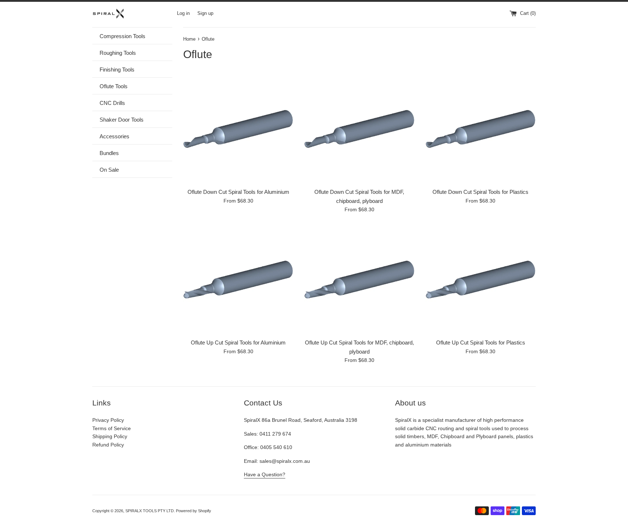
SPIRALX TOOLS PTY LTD (149, 511)
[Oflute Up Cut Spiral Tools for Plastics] (481, 280)
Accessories (114, 136)
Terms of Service (111, 428)
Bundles (109, 153)
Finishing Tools (117, 69)
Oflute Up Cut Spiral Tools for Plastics (480, 342)
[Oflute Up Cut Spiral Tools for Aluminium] (238, 280)
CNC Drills (112, 103)
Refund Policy (108, 445)
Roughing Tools (118, 53)
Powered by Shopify (193, 511)
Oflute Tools (114, 86)
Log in (183, 13)
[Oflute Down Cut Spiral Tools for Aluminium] (238, 129)
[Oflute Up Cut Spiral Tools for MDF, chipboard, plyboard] (359, 280)
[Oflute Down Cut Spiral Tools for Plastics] (481, 129)
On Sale (109, 170)
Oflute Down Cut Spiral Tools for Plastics (480, 192)
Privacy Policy (108, 420)
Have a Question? (264, 474)
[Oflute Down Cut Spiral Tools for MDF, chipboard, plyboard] (359, 129)
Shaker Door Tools (122, 120)
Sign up (205, 13)
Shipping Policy (109, 436)
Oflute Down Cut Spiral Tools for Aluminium (238, 192)
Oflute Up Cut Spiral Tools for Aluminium (238, 342)
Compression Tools (122, 36)
